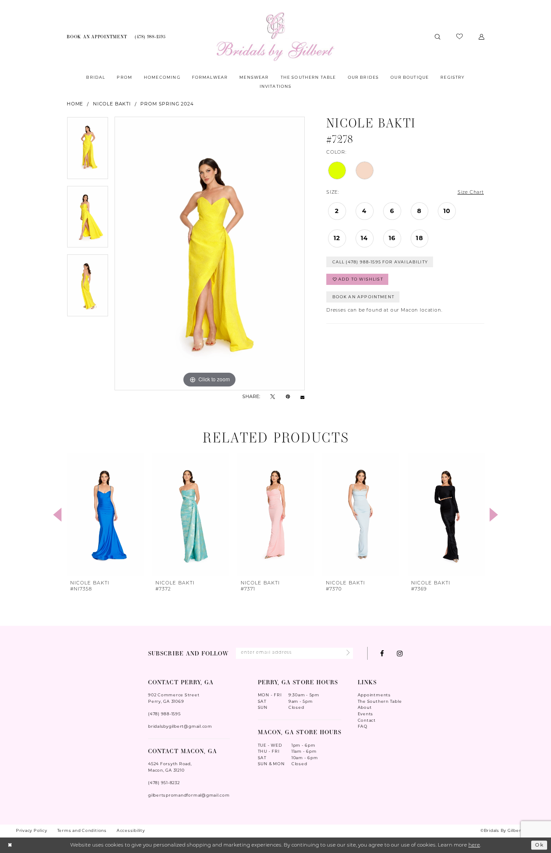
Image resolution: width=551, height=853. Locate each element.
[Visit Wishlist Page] (460, 37)
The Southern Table (380, 701)
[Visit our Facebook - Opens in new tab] (382, 653)
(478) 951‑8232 (164, 782)
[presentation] (105, 514)
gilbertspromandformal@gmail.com (189, 795)
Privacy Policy (31, 830)
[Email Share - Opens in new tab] (302, 397)
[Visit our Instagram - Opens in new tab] (399, 653)
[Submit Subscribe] (346, 653)
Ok (539, 845)
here (474, 845)
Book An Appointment (363, 296)
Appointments (374, 694)
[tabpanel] (87, 151)
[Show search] (438, 36)
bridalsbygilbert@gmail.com (180, 726)
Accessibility (131, 830)
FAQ (363, 726)
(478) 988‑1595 (164, 713)
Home (75, 104)
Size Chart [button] (471, 192)
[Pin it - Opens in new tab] (287, 397)
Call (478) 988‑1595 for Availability (380, 262)
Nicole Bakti (112, 104)
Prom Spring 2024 (166, 104)
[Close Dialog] (10, 845)
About (365, 707)
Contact (367, 720)
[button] (481, 36)
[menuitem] (97, 36)
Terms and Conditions (82, 830)
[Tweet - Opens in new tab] (273, 397)
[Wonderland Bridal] (275, 37)
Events (366, 713)
